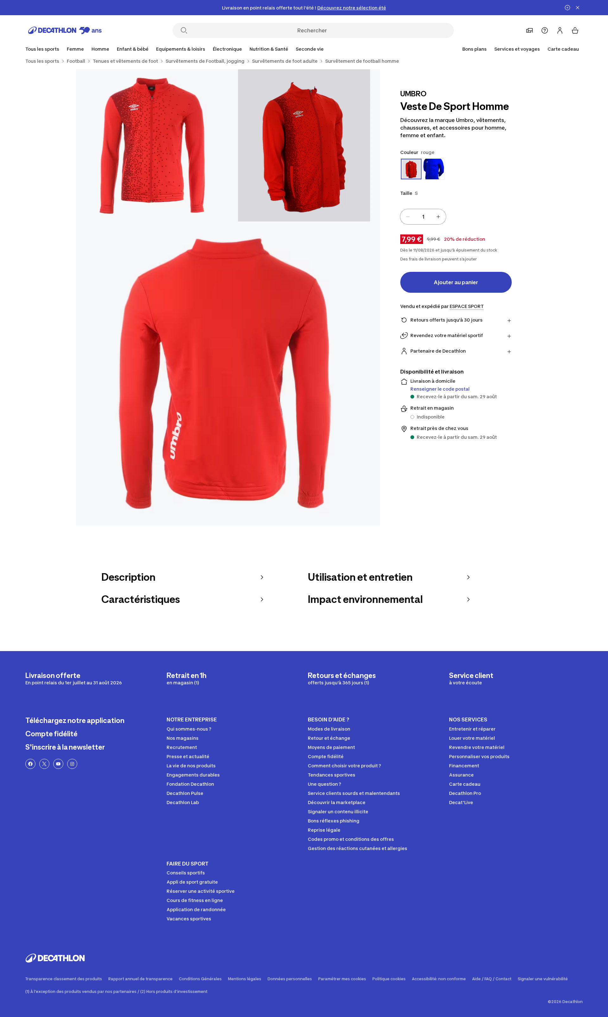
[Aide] (544, 30)
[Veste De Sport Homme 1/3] (304, 145)
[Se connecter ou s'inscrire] (559, 30)
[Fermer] (578, 8)
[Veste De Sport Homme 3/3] (228, 373)
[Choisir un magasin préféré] (529, 30)
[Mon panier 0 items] (575, 30)
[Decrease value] (407, 216)
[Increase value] (438, 216)
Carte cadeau (563, 49)
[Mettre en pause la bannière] (567, 8)
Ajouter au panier (456, 282)
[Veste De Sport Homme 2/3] (152, 145)
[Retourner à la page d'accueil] (64, 30)
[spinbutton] (423, 216)
